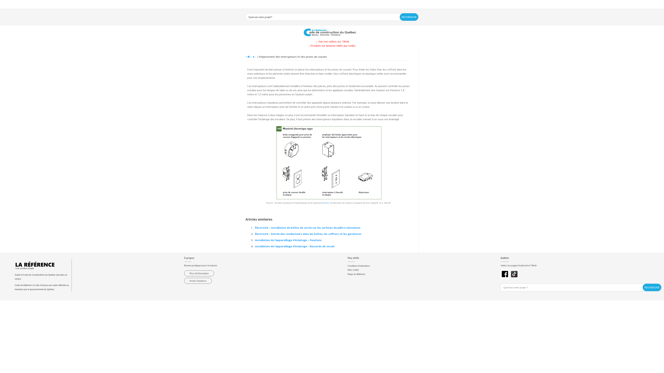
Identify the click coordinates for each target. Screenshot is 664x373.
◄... (254, 56)
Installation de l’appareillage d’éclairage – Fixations (288, 240)
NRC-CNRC (353, 270)
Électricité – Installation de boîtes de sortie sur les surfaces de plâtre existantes (307, 227)
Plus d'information (199, 273)
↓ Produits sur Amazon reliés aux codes (332, 45)
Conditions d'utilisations (359, 266)
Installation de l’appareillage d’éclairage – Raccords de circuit (295, 246)
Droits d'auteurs (198, 280)
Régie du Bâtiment (356, 274)
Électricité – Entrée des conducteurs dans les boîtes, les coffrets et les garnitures (308, 234)
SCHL (325, 203)
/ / (249, 56)
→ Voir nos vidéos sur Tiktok (332, 41)
